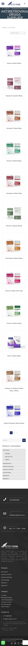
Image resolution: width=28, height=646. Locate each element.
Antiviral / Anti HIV (8, 469)
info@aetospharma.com (10, 619)
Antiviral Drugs (7, 472)
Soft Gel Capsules (6, 604)
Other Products (5, 606)
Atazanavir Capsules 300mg (14, 95)
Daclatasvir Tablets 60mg (14, 128)
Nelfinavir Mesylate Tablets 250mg (14, 423)
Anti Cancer (6, 450)
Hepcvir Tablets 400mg (14, 356)
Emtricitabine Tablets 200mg (14, 258)
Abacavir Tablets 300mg (14, 63)
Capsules (7, 453)
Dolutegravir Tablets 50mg (14, 193)
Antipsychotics (7, 463)
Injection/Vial (8, 456)
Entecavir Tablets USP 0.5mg (14, 290)
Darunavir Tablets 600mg (14, 161)
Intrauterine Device (6, 602)
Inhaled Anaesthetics (7, 600)
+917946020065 (7, 616)
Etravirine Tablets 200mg (14, 323)
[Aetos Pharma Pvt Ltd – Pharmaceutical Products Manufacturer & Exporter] (14, 3)
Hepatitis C (6, 478)
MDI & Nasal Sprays (6, 597)
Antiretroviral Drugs (8, 466)
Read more (14, 59)
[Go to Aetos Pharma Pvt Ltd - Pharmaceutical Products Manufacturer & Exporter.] (2, 8)
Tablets (7, 459)
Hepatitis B (6, 475)
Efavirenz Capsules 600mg (14, 225)
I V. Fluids (3, 595)
